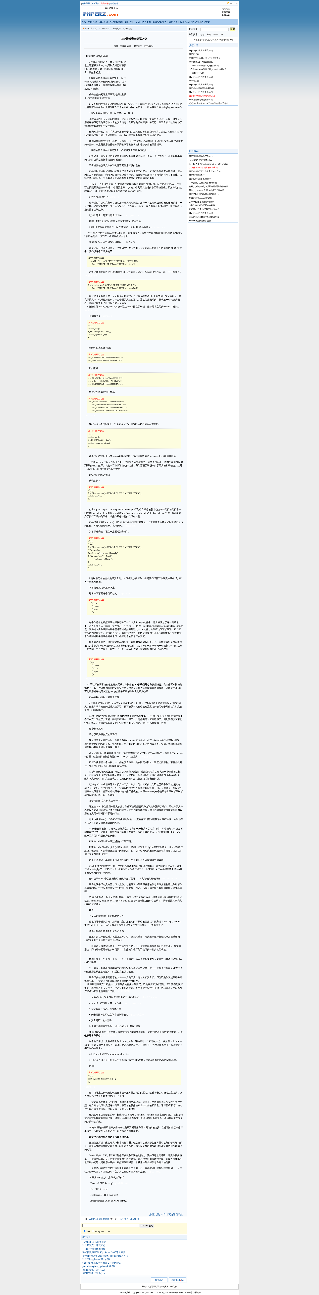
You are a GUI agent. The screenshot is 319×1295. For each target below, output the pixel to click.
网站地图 (226, 8)
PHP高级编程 (116, 22)
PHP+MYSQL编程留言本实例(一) (203, 194)
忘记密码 (114, 3)
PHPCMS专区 (160, 22)
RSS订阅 (234, 3)
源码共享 (173, 22)
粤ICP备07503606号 (183, 1292)
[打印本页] (166, 1214)
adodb (215, 34)
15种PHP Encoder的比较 (128, 1219)
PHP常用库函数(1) (197, 175)
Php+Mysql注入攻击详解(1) (201, 50)
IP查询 (222, 40)
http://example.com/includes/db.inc (163, 626)
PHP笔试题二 (195, 81)
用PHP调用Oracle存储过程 (200, 198)
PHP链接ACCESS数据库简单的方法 (204, 171)
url (222, 34)
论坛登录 (86, 3)
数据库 (128, 22)
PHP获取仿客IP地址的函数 (201, 62)
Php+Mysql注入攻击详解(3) (201, 92)
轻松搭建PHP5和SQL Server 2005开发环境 (103, 1252)
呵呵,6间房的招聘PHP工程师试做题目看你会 (208, 103)
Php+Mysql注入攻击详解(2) (201, 77)
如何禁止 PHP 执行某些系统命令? (204, 209)
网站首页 (146, 1286)
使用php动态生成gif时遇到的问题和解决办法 (105, 1256)
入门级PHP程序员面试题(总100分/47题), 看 (208, 69)
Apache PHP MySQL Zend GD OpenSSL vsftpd (208, 164)
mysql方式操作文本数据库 (200, 160)
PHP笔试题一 (195, 54)
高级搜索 (226, 12)
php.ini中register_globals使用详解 (98, 1266)
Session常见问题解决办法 (200, 221)
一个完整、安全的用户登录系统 (203, 183)
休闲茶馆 (195, 22)
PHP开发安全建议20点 (93, 1245)
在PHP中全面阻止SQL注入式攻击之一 (206, 58)
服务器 (136, 22)
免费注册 (105, 3)
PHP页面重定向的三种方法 (201, 99)
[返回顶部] (177, 1214)
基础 (209, 34)
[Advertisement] (155, 72)
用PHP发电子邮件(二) (93, 1270)
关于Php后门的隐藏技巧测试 (201, 202)
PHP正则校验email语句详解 (96, 1259)
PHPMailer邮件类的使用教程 (201, 88)
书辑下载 (184, 22)
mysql (202, 34)
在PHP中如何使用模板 (99, 1219)
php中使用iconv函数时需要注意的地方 (101, 1263)
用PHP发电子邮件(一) (93, 1273)
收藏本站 (226, 15)
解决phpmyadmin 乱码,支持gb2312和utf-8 (206, 190)
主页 (96, 28)
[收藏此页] (154, 1214)
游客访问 (95, 3)
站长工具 (214, 40)
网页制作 (146, 22)
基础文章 (117, 28)
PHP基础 (103, 22)
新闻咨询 (92, 22)
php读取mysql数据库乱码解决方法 (204, 65)
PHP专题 (205, 22)
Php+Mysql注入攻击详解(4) (201, 84)
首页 (84, 22)
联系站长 (197, 1292)
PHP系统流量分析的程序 (200, 179)
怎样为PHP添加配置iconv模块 (202, 205)
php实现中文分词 (196, 73)
